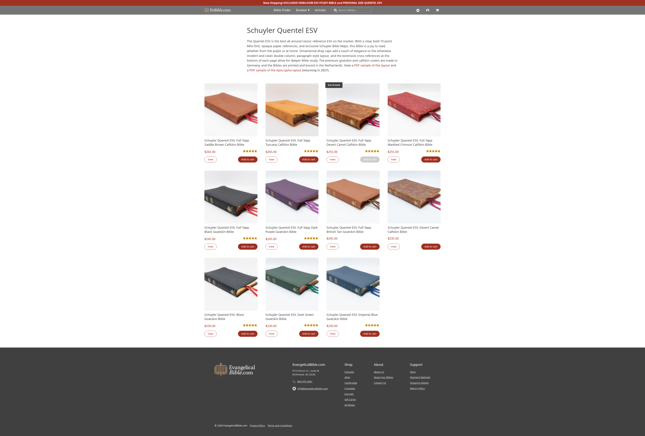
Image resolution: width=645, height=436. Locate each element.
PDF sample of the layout (372, 65)
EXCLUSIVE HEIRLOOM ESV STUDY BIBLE (310, 3)
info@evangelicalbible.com (312, 388)
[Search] (334, 10)
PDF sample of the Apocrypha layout (275, 70)
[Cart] (438, 10)
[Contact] (418, 10)
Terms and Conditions (280, 425)
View (210, 159)
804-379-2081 (304, 381)
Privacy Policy (257, 425)
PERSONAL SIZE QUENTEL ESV (362, 3)
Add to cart (247, 159)
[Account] (428, 10)
